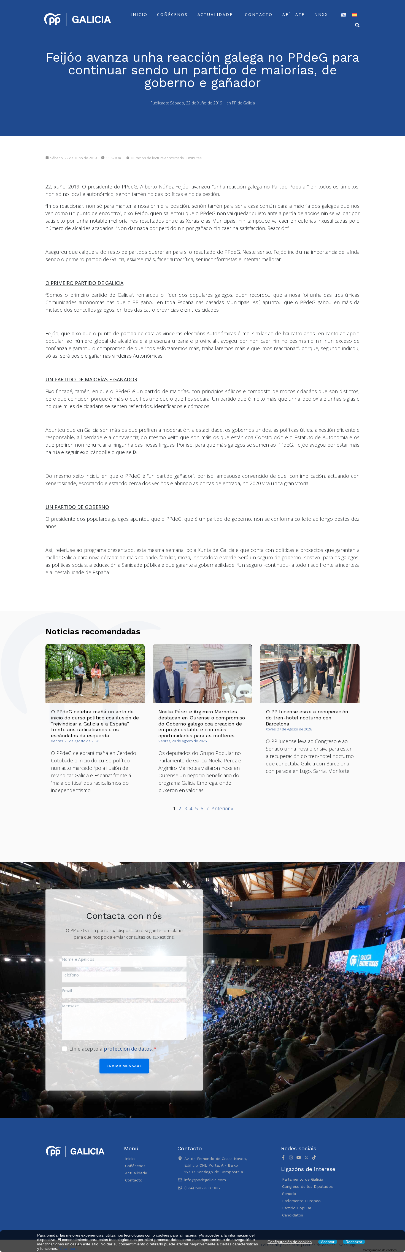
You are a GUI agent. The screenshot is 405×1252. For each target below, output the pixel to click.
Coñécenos (172, 14)
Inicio (139, 14)
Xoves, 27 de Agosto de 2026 (289, 729)
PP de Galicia (243, 103)
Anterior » (222, 808)
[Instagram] (291, 1157)
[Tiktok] (314, 1157)
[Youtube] (298, 1157)
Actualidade (215, 14)
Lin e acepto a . (111, 1048)
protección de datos (128, 1048)
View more (68, 1248)
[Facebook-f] (283, 1157)
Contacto (258, 14)
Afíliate (293, 14)
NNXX (321, 14)
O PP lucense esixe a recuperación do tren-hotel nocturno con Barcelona (307, 717)
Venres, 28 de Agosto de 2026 (75, 740)
